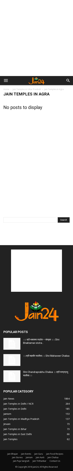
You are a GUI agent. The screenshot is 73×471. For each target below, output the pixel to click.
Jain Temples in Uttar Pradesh (27, 89)
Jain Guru (38, 453)
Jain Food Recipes (54, 453)
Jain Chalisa (53, 457)
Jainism (29, 457)
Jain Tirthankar (39, 461)
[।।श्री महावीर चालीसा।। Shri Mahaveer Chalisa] (11, 360)
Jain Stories (17, 457)
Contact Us (55, 461)
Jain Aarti (40, 457)
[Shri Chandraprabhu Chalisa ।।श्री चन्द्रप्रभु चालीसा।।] (11, 376)
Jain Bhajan (12, 453)
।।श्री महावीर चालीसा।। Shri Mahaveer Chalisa (46, 355)
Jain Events (26, 453)
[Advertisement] (36, 38)
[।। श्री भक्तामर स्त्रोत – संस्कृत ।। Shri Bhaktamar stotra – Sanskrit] (11, 344)
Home (6, 89)
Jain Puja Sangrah (21, 461)
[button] (5, 80)
